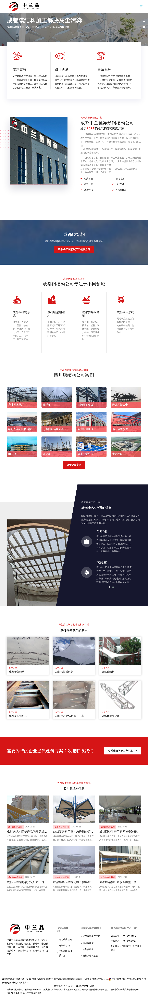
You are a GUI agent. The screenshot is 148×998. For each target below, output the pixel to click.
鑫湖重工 (48, 453)
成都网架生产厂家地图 (64, 986)
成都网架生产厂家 (91, 936)
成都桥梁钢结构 (18, 715)
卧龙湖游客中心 (121, 404)
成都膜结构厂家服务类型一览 (118, 882)
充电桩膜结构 (65, 939)
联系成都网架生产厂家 (120, 750)
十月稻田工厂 (120, 453)
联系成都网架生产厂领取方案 (74, 249)
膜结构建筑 (88, 943)
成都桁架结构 (17, 671)
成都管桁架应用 (110, 715)
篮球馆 (47, 404)
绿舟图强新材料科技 (20, 429)
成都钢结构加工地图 (85, 986)
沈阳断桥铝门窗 (65, 953)
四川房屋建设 (85, 429)
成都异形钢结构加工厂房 (69, 715)
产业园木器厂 (16, 404)
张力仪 (62, 956)
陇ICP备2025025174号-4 (96, 979)
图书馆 (12, 453)
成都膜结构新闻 (15, 827)
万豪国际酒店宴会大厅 (56, 429)
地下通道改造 (120, 429)
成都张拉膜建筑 (64, 671)
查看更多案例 (74, 464)
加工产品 (13, 668)
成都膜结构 (107, 671)
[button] (144, 22)
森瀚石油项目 (85, 404)
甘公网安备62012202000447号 (126, 979)
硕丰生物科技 (85, 453)
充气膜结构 (64, 945)
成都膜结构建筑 (90, 955)
